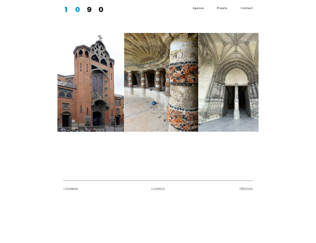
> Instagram (70, 188)
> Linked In (158, 188)
